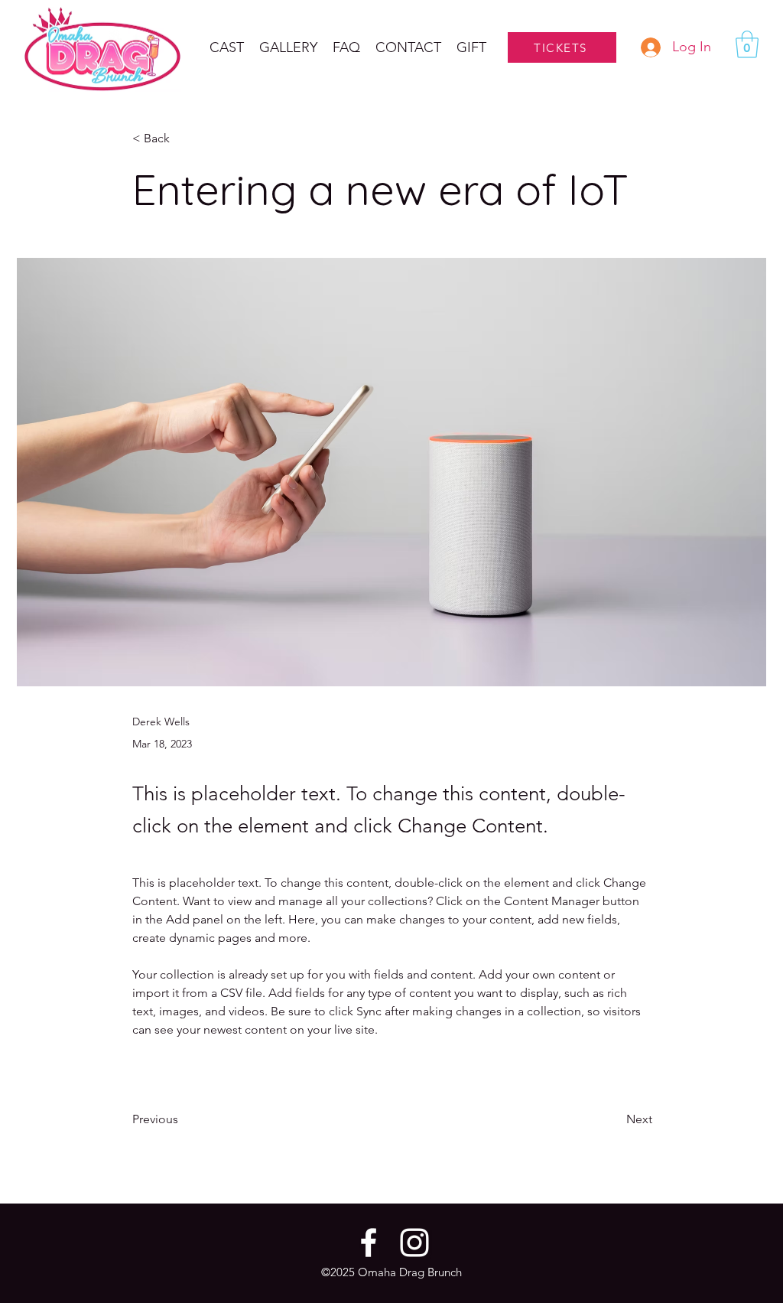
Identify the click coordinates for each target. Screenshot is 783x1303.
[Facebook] (368, 1242)
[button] (288, 47)
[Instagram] (414, 1242)
